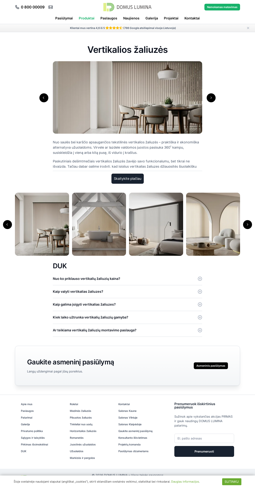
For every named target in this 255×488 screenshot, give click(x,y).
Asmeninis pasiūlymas (210, 365)
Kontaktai (192, 18)
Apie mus (26, 404)
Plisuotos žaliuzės (81, 417)
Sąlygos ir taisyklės (33, 437)
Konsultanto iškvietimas (132, 437)
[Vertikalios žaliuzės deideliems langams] (213, 224)
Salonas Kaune (127, 410)
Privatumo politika (32, 431)
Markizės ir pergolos (82, 457)
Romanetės (77, 437)
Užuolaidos (76, 451)
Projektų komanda (129, 444)
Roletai (74, 404)
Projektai (171, 18)
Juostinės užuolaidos (83, 444)
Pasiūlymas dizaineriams (133, 451)
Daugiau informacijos (185, 481)
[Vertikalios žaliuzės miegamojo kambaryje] (156, 224)
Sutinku (232, 482)
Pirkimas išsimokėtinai (34, 444)
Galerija (151, 18)
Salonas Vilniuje (127, 417)
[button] (43, 97)
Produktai (86, 18)
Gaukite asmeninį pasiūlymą (135, 431)
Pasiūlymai (64, 18)
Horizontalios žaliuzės (83, 431)
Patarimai (26, 417)
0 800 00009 (33, 7)
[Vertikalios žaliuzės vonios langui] (99, 224)
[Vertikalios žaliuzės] (42, 224)
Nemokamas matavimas (222, 7)
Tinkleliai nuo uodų (81, 424)
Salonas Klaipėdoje (130, 424)
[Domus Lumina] (127, 7)
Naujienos (131, 18)
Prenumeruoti (204, 451)
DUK (23, 451)
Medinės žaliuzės (80, 410)
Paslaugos (108, 18)
